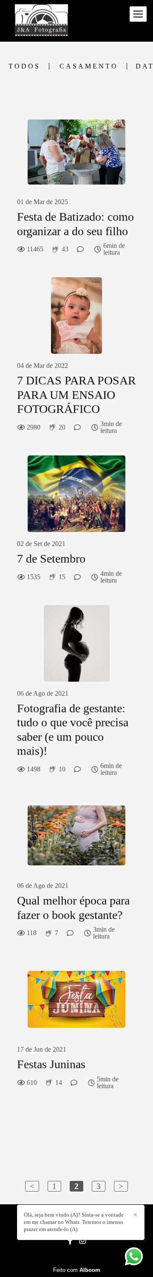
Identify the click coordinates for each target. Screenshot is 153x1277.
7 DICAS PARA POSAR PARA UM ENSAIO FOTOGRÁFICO (76, 394)
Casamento (89, 66)
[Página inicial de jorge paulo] (41, 20)
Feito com (76, 1270)
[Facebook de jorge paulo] (70, 1241)
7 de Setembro (51, 558)
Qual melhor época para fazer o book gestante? (73, 907)
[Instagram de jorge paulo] (82, 1241)
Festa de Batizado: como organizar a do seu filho (75, 224)
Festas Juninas (51, 1064)
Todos (24, 66)
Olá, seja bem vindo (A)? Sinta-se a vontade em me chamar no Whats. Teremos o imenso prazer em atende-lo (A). (74, 1222)
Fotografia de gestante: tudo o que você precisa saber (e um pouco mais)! (72, 730)
